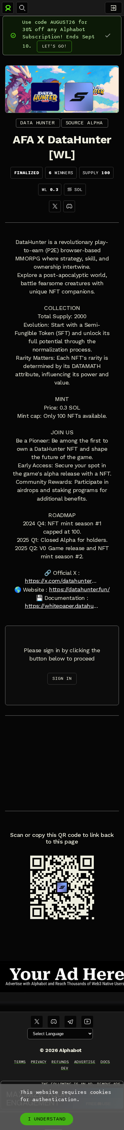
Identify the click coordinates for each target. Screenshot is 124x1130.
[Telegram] (70, 1022)
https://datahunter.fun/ (79, 589)
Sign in (62, 678)
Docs (105, 1062)
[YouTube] (87, 1022)
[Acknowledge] (108, 35)
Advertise (84, 1062)
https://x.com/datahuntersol (62, 581)
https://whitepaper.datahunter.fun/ (62, 606)
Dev (64, 1068)
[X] (55, 206)
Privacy (38, 1062)
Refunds (60, 1062)
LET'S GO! (54, 46)
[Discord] (69, 206)
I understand (46, 1119)
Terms (20, 1062)
